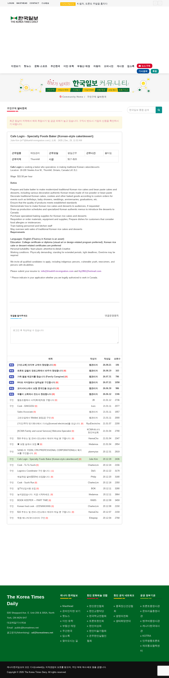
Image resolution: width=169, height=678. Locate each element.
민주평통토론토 (151, 640)
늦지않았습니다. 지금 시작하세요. (35, 494)
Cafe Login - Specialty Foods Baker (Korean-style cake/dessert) (49, 459)
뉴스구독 (146, 66)
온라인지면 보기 (71, 611)
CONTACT (34, 3)
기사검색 (143, 71)
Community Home (72, 97)
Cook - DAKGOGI (27, 406)
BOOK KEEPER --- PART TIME (34, 500)
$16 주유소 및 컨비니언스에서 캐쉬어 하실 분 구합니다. (45, 438)
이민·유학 (69, 66)
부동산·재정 (83, 66)
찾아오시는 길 (70, 640)
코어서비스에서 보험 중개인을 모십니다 (38, 388)
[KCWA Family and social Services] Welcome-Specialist (45, 431)
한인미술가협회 (97, 630)
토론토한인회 (96, 620)
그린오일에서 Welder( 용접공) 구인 (35, 418)
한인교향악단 (96, 611)
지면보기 (16, 66)
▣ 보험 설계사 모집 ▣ (29, 444)
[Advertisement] (104, 35)
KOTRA (146, 635)
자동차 (97, 66)
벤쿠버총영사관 (151, 620)
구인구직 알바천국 (96, 97)
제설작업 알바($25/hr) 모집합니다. (35, 477)
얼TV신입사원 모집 (28, 488)
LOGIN (11, 3)
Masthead (67, 606)
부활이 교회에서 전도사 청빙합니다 (36, 394)
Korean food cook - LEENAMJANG (35, 506)
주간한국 (55, 66)
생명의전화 (122, 616)
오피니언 (109, 66)
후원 (154, 71)
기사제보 (45, 3)
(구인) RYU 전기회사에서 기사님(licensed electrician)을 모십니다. (50, 423)
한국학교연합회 (97, 616)
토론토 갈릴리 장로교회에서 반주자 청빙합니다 (41, 370)
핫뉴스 (27, 66)
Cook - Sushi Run (27, 482)
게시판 (120, 66)
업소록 (131, 66)
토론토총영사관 (151, 606)
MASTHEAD (22, 3)
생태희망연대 (123, 620)
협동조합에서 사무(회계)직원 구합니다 (37, 400)
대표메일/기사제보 (16, 622)
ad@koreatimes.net (42, 632)
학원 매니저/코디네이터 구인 (32, 518)
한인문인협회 (96, 606)
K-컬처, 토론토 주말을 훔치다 (92, 3)
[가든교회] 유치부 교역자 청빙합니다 (36, 365)
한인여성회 (95, 625)
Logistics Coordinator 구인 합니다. (35, 471)
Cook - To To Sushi (27, 465)
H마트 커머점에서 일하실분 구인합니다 (37, 382)
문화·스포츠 (40, 66)
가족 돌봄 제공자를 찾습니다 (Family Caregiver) (42, 376)
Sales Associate (26, 412)
